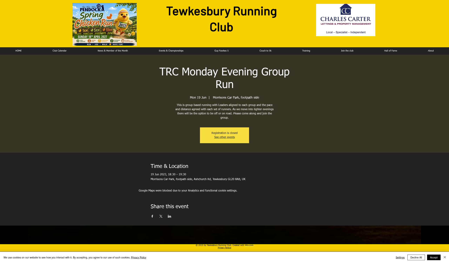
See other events (224, 137)
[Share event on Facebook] (152, 216)
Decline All (416, 257)
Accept (434, 257)
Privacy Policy (138, 257)
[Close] (445, 257)
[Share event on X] (161, 216)
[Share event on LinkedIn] (169, 216)
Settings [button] (400, 257)
